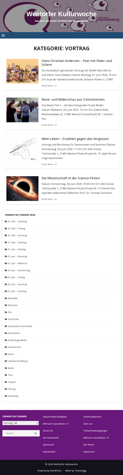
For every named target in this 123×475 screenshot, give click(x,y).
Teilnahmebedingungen (95, 430)
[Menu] (3, 35)
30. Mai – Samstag (17, 235)
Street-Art (48, 430)
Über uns (88, 423)
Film (10, 312)
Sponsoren (48, 444)
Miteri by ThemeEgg (75, 470)
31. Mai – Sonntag (17, 242)
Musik (11, 368)
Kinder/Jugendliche (17, 340)
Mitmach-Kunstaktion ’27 (56, 423)
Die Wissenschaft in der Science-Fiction (71, 178)
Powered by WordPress (49, 470)
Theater (12, 382)
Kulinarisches (14, 347)
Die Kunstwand (51, 437)
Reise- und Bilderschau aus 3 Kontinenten (73, 99)
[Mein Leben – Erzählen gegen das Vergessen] (22, 149)
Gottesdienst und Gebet (20, 326)
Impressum (89, 451)
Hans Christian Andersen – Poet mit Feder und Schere (77, 63)
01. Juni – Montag (17, 249)
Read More (47, 85)
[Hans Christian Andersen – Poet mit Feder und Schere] (22, 71)
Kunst (11, 354)
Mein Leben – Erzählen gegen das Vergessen (75, 139)
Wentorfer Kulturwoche (61, 13)
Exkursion (13, 305)
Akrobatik (12, 298)
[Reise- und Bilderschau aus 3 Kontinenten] (22, 110)
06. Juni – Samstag (17, 284)
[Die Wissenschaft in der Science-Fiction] (22, 188)
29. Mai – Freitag (16, 228)
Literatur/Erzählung (17, 361)
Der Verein (88, 444)
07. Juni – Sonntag (17, 291)
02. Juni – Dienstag (17, 256)
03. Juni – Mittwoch (17, 263)
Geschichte (13, 319)
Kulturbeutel (49, 451)
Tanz (10, 374)
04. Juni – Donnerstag (19, 270)
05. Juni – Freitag (16, 277)
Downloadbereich (92, 416)
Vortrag (11, 388)
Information (14, 333)
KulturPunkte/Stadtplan (55, 416)
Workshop (13, 395)
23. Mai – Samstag (17, 221)
